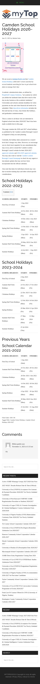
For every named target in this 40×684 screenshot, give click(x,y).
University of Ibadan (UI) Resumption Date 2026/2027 (20, 548)
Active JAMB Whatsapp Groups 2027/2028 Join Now (19, 481)
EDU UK (12, 417)
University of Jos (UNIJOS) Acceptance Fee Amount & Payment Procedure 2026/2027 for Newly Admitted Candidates (19, 492)
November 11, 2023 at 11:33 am (22, 446)
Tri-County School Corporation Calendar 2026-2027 (19, 524)
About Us (26, 677)
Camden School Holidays (17, 420)
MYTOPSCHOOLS (20, 14)
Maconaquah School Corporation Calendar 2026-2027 (19, 551)
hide (11, 192)
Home (33, 677)
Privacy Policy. (17, 677)
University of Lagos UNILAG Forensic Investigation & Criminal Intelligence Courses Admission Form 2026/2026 (19, 508)
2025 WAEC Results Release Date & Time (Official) (19, 485)
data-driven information (20, 108)
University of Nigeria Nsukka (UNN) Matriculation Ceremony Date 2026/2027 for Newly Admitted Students (18, 517)
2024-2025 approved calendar (27, 153)
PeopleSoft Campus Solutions (11, 95)
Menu (21, 3)
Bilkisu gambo (17, 444)
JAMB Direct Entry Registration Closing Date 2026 (19, 555)
